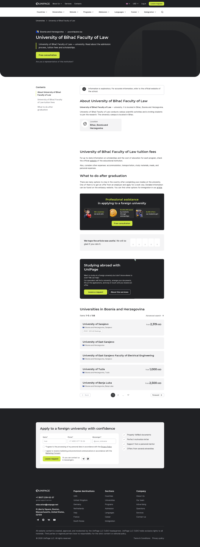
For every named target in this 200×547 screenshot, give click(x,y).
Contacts (77, 4)
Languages (119, 12)
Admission (103, 12)
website (93, 161)
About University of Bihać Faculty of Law (49, 93)
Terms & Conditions (142, 538)
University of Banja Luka (97, 382)
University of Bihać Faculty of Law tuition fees (50, 100)
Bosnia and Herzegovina (94, 327)
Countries (41, 12)
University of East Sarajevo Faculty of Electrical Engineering (118, 355)
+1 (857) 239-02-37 (45, 497)
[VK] (49, 520)
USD (134, 4)
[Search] (162, 12)
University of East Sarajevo (98, 342)
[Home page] (43, 4)
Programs (87, 12)
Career (134, 12)
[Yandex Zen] (43, 520)
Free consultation (48, 55)
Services (68, 4)
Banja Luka (109, 386)
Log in (143, 4)
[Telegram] (83, 459)
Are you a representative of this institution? (54, 61)
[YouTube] (54, 520)
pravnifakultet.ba (75, 32)
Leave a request (95, 292)
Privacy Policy (106, 447)
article (159, 187)
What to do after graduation (45, 108)
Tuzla (107, 372)
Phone (70, 437)
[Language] (128, 3)
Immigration (149, 12)
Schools (73, 12)
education (47, 504)
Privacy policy (158, 538)
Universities (57, 12)
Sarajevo (108, 327)
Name (45, 437)
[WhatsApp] (88, 459)
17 (128, 395)
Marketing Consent (53, 453)
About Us (56, 4)
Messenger (96, 437)
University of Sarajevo (96, 324)
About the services (119, 292)
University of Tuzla (94, 369)
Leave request (156, 4)
